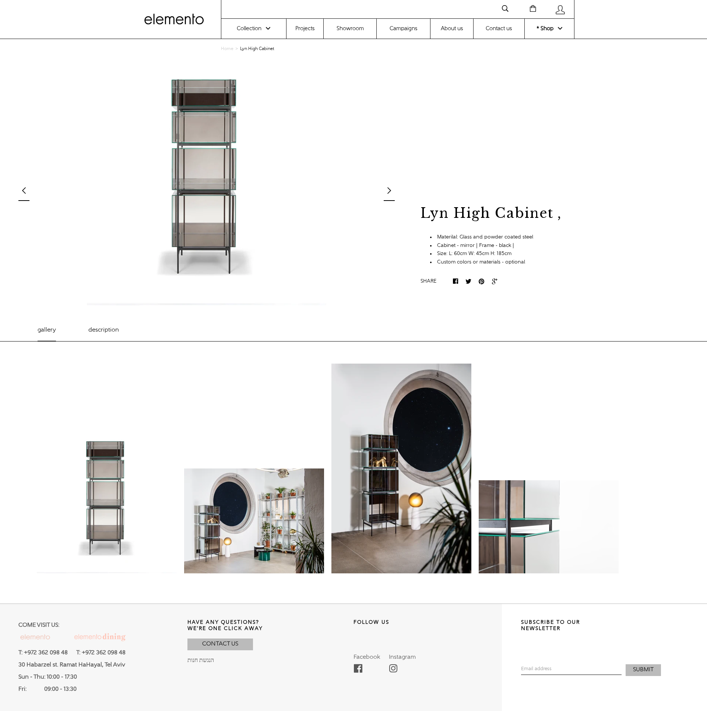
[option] (206, 185)
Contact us (499, 28)
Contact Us (220, 644)
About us (452, 28)
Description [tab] (103, 330)
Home (227, 49)
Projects (304, 28)
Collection (249, 28)
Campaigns (403, 28)
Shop (546, 28)
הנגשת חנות (200, 661)
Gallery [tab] (47, 330)
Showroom (350, 28)
